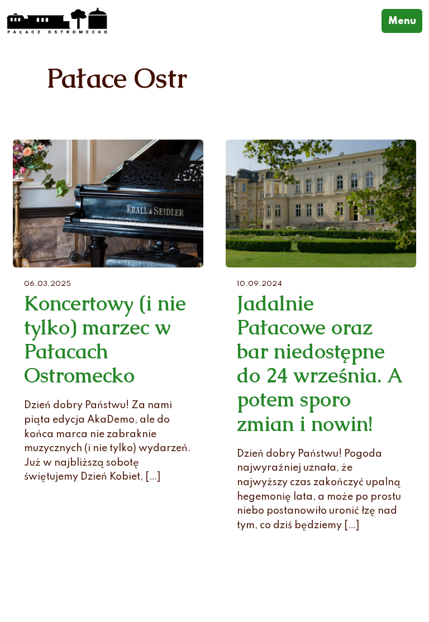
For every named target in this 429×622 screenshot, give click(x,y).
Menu (405, 21)
